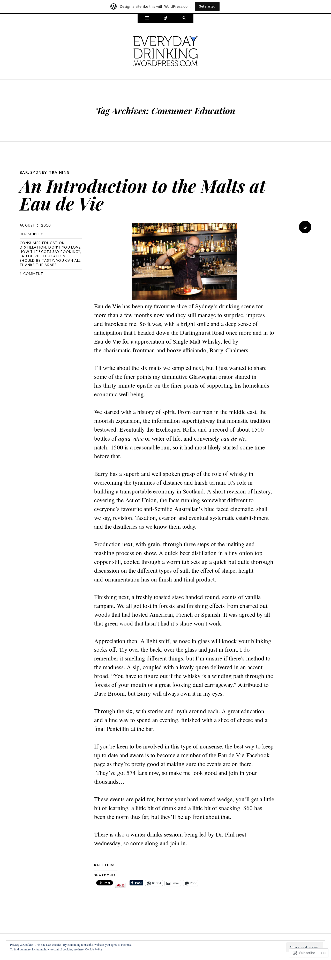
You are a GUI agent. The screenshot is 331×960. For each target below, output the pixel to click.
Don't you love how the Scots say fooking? (50, 249)
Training (59, 172)
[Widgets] (147, 18)
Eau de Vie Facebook (244, 755)
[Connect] (165, 18)
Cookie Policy (93, 949)
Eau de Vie (30, 256)
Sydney (38, 172)
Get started (207, 6)
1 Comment (31, 274)
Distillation (33, 247)
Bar (24, 172)
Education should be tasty (42, 258)
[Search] (184, 18)
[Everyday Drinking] (165, 50)
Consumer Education (42, 243)
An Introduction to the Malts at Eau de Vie (143, 194)
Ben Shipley (31, 234)
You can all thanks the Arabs (50, 262)
